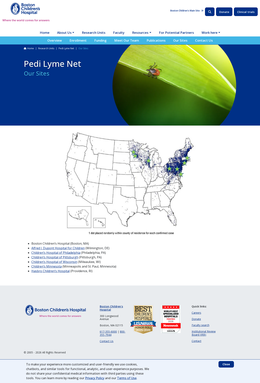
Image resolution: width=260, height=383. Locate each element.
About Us (64, 32)
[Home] (26, 12)
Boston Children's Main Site (185, 10)
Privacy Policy (94, 378)
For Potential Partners (176, 32)
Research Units (93, 32)
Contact (196, 341)
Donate (224, 12)
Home (44, 32)
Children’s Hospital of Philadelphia (55, 253)
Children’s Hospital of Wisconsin (54, 262)
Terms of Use (126, 378)
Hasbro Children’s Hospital (50, 271)
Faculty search (200, 325)
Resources (140, 32)
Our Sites (180, 40)
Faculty (118, 32)
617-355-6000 (108, 331)
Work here (210, 32)
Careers (196, 312)
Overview (54, 40)
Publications (156, 40)
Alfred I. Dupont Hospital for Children (58, 248)
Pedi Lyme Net (66, 48)
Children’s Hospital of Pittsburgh (54, 257)
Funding (100, 40)
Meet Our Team (126, 40)
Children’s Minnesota (46, 266)
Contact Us (204, 40)
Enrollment (78, 40)
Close (226, 364)
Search (210, 11)
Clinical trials (245, 12)
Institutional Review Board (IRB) (204, 333)
